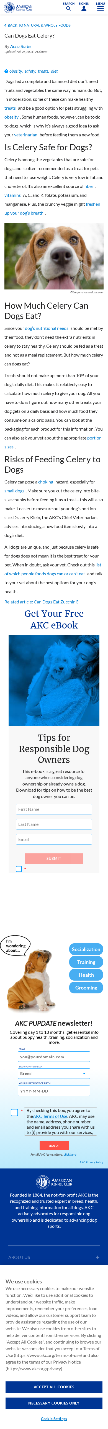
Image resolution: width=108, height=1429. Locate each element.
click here (70, 1154)
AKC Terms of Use (50, 1116)
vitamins (12, 195)
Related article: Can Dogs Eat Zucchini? (41, 601)
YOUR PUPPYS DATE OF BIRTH (34, 1083)
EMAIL (22, 1049)
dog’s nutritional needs (46, 328)
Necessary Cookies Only (53, 1403)
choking (45, 481)
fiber (88, 186)
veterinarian (25, 134)
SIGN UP (54, 1145)
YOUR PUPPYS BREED (30, 1066)
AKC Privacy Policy (91, 1162)
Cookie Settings (54, 1418)
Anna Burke (20, 46)
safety (30, 70)
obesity (15, 70)
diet (54, 70)
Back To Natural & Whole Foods (39, 25)
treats (43, 70)
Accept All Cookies (54, 1387)
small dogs (14, 490)
